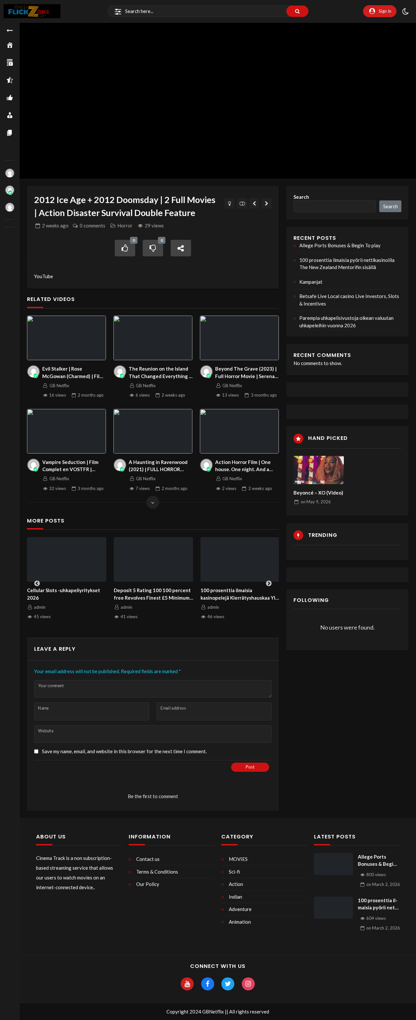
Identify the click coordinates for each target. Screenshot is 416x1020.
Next (269, 583)
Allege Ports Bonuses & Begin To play (340, 245)
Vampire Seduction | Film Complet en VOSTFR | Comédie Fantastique (70, 466)
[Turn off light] (230, 203)
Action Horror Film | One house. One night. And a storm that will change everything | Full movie (245, 466)
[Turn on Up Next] (242, 203)
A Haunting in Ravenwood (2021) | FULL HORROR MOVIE (158, 466)
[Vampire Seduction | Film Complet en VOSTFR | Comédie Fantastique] (66, 431)
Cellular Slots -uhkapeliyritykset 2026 (63, 594)
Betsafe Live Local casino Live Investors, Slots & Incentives (349, 299)
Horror (125, 225)
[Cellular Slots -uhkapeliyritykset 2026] (67, 559)
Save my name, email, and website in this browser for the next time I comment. (124, 751)
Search (301, 197)
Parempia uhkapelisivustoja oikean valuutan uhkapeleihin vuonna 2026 (346, 321)
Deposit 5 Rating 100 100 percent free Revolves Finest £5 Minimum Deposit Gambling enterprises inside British (152, 594)
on (316, 501)
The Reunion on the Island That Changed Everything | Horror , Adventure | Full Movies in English (159, 373)
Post (250, 766)
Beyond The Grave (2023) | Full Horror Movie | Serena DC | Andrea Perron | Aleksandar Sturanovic (246, 373)
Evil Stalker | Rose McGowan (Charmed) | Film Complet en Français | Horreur (72, 373)
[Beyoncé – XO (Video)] (318, 470)
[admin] (10, 173)
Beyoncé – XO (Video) (318, 493)
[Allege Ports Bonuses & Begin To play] (333, 864)
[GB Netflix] (10, 190)
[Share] (181, 248)
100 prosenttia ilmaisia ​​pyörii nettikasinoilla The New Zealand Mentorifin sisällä (347, 263)
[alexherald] (10, 207)
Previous (37, 583)
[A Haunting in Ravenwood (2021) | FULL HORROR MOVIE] (153, 431)
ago (55, 225)
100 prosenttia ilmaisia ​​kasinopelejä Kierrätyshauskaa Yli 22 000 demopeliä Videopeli (239, 594)
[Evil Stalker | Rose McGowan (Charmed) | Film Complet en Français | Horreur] (66, 338)
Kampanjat (310, 282)
